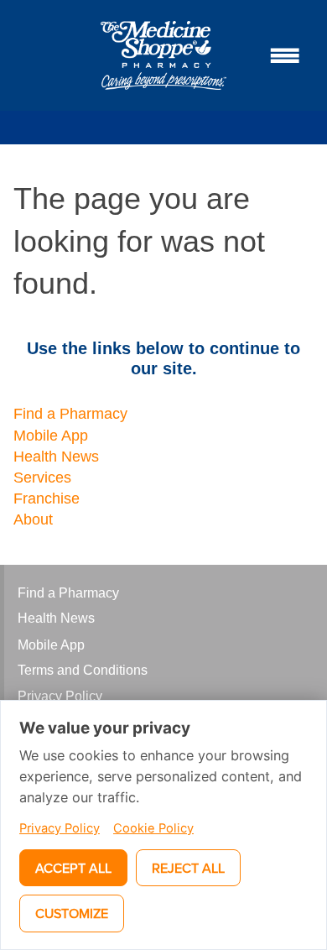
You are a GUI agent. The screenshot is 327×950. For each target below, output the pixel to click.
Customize (71, 913)
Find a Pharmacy (70, 413)
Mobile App (50, 435)
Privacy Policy (60, 696)
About (33, 519)
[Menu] (284, 55)
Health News (56, 456)
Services (42, 477)
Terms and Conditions (83, 670)
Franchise (46, 498)
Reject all (188, 868)
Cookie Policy (153, 828)
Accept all (73, 868)
